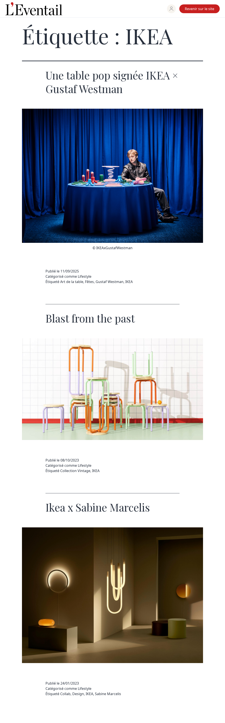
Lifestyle (84, 276)
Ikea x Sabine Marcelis (97, 507)
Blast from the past (90, 318)
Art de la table (71, 281)
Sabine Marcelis (108, 693)
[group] (171, 8)
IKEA (129, 281)
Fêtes (89, 281)
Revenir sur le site (199, 8)
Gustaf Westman (109, 281)
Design (78, 693)
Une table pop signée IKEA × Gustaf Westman (111, 82)
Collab (65, 693)
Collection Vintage (75, 470)
